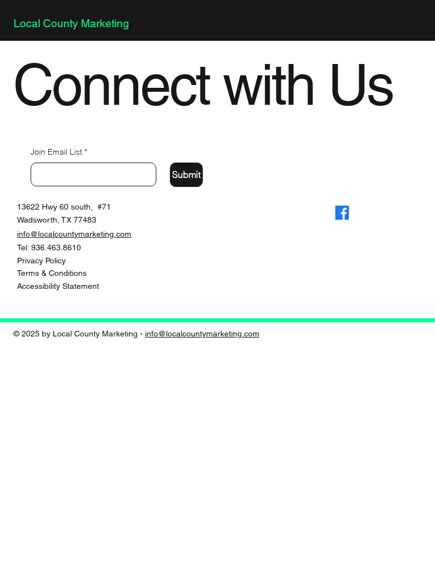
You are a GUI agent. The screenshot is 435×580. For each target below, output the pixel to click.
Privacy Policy (41, 260)
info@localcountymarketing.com (74, 233)
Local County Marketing (71, 23)
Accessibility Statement (58, 286)
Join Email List (59, 152)
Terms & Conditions (52, 273)
